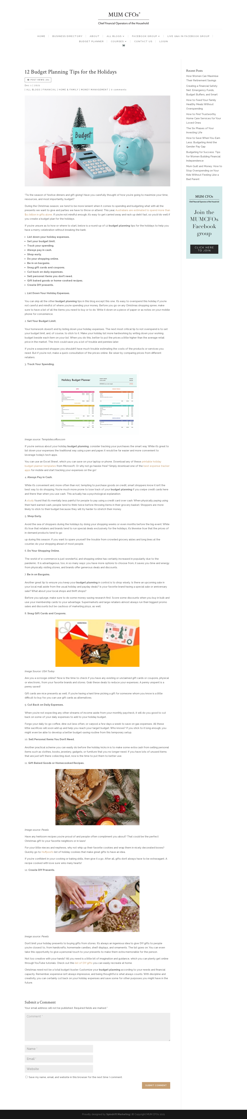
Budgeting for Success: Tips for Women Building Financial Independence (203, 156)
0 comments (119, 89)
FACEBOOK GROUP (144, 36)
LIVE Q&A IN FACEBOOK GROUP (189, 36)
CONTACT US (143, 41)
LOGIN (163, 41)
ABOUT (95, 36)
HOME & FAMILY (68, 89)
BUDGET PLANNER (91, 41)
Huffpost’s (47, 852)
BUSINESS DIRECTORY (67, 36)
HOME (41, 36)
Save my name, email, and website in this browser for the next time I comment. (75, 1077)
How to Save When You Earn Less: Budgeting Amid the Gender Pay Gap (203, 142)
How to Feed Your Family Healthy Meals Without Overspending (201, 104)
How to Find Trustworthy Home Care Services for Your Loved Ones (203, 118)
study (30, 500)
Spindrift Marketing (118, 1114)
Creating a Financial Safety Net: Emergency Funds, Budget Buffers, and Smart (202, 90)
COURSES (117, 41)
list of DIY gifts (83, 963)
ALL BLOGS (114, 36)
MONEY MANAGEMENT (95, 89)
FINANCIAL (49, 89)
